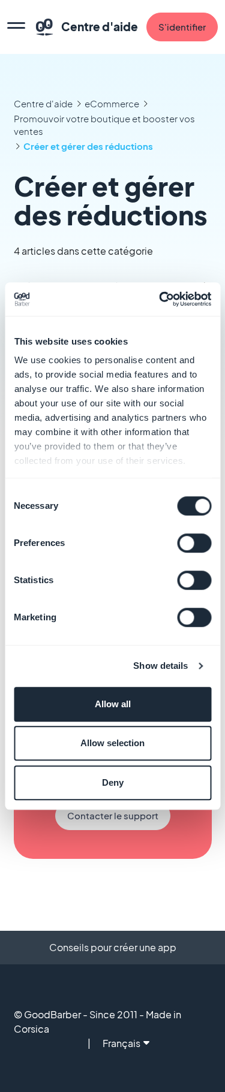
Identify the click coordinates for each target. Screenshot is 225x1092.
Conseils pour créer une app (112, 947)
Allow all (113, 704)
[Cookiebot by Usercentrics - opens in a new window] (160, 299)
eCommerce (112, 103)
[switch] (194, 543)
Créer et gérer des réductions (88, 146)
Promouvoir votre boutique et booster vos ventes (104, 125)
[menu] (16, 27)
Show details (160, 665)
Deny (113, 782)
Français (121, 1043)
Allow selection (112, 743)
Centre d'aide (43, 103)
